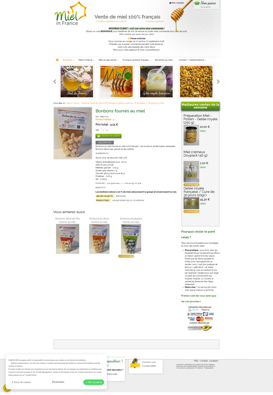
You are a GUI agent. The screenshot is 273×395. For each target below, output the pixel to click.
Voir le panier (206, 7)
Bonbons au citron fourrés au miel (99, 220)
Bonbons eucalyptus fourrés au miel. (131, 220)
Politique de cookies (206, 366)
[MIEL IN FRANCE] (70, 13)
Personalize (58, 382)
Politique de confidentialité (186, 366)
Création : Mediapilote (205, 368)
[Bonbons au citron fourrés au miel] (99, 239)
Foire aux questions (155, 21)
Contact (204, 361)
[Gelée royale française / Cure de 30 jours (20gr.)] (191, 208)
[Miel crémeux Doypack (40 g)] (191, 181)
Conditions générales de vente (188, 364)
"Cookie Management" (44, 372)
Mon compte (177, 3)
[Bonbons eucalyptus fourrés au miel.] (131, 239)
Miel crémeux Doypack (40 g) (195, 153)
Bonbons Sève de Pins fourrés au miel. (67, 220)
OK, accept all (94, 382)
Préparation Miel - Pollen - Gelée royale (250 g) (200, 119)
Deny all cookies (22, 382)
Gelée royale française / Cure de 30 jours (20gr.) (199, 192)
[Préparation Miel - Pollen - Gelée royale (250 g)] (191, 144)
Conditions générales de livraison (111, 21)
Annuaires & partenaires (185, 368)
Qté (97, 130)
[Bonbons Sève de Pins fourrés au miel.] (67, 239)
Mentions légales (208, 364)
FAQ (196, 361)
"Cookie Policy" (31, 375)
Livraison (213, 361)
